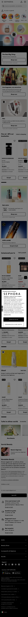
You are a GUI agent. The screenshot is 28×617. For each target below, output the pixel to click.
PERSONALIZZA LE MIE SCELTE (13, 324)
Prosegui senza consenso (9, 291)
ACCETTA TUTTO (13, 319)
